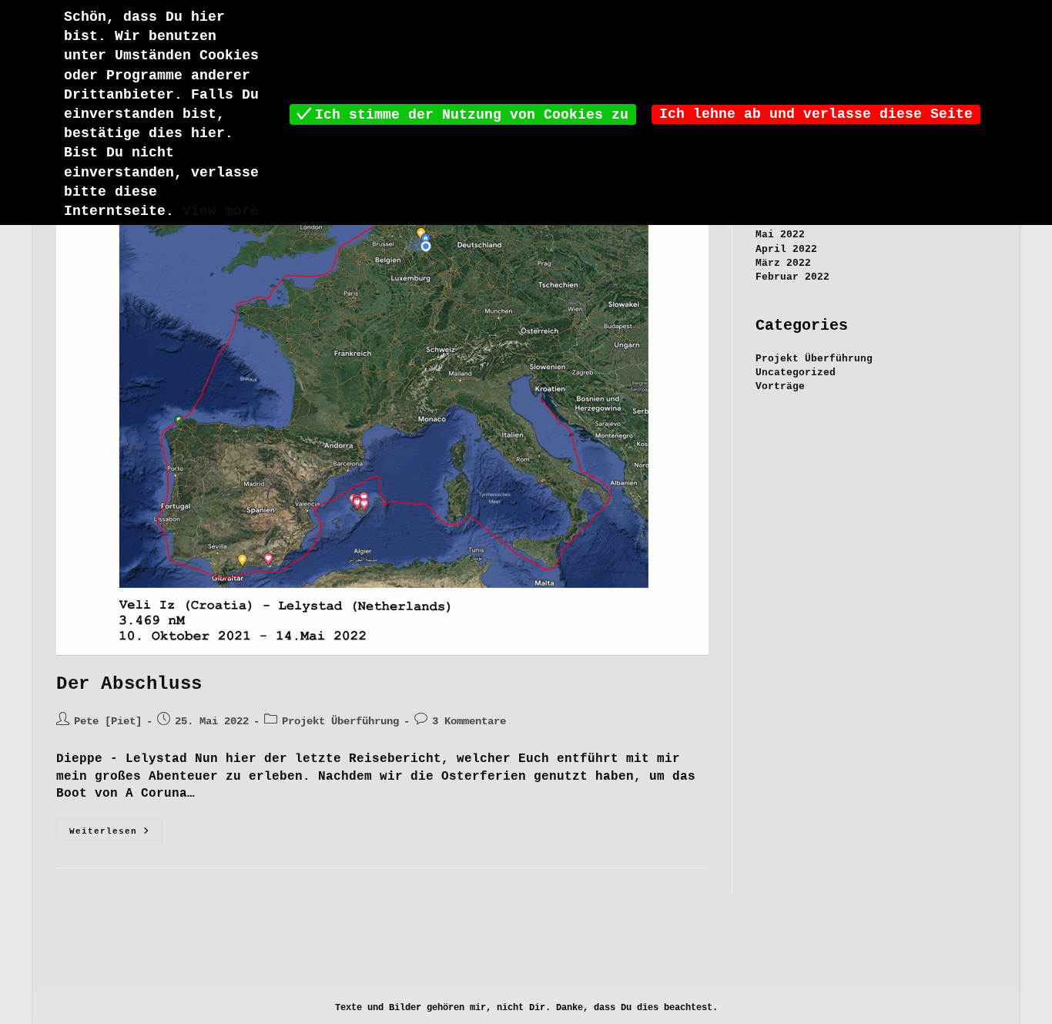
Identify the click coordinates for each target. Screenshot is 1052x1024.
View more (221, 211)
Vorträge (780, 386)
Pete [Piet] (108, 721)
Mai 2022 (780, 234)
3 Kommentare (469, 721)
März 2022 (783, 263)
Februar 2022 (792, 277)
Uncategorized (795, 372)
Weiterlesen (115, 834)
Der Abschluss (129, 683)
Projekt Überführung (340, 721)
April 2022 (786, 249)
